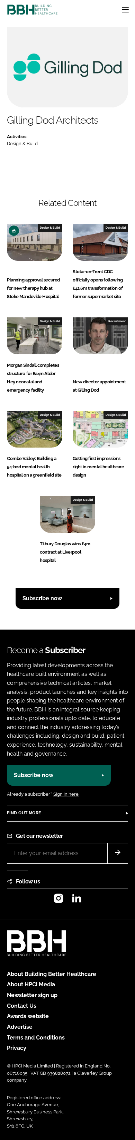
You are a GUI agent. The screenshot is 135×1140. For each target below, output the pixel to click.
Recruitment (117, 321)
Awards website (28, 1016)
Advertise (20, 1027)
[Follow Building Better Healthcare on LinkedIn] (76, 900)
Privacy (16, 1048)
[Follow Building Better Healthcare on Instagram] (58, 900)
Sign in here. (66, 794)
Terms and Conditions (36, 1037)
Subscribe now (42, 598)
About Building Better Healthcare (51, 974)
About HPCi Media (31, 984)
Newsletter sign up (32, 995)
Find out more (24, 813)
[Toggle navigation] (125, 9)
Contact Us (21, 1006)
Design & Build (22, 143)
